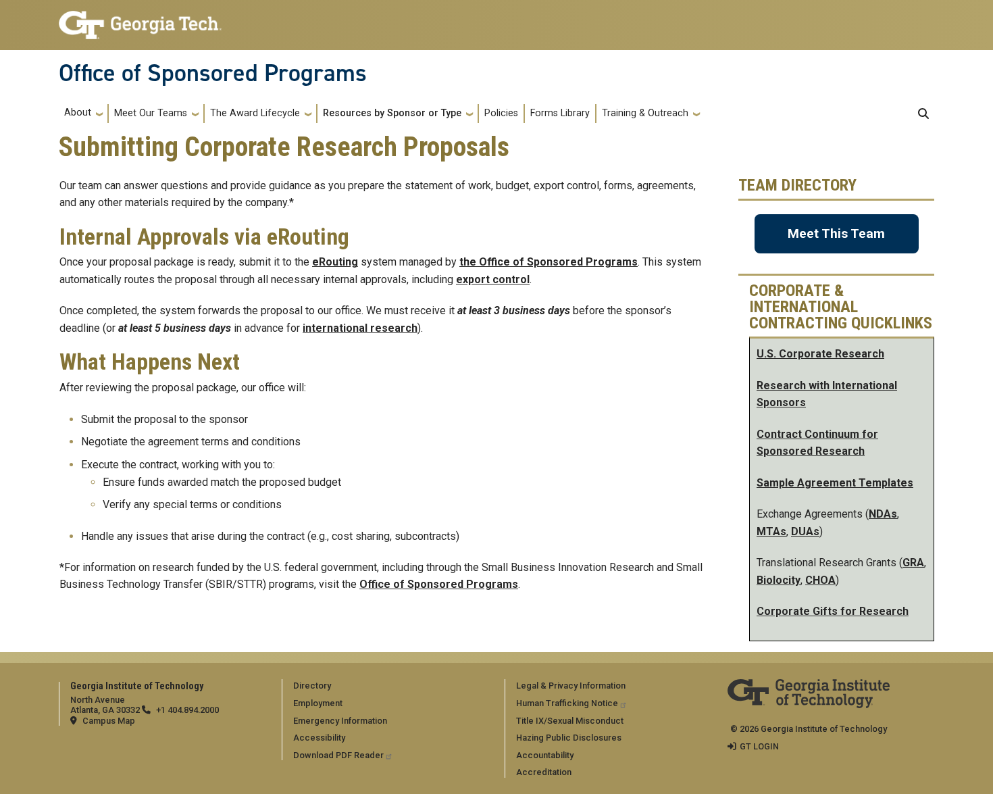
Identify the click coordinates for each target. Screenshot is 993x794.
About (77, 112)
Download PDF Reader (338, 755)
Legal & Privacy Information (571, 685)
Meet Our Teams (150, 113)
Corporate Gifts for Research (833, 611)
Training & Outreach (645, 113)
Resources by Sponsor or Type (392, 113)
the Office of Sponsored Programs (548, 261)
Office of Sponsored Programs (213, 73)
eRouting (335, 261)
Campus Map (108, 721)
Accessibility (319, 738)
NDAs (883, 513)
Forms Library (560, 113)
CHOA (820, 580)
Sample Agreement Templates (835, 482)
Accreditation (543, 772)
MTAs (771, 531)
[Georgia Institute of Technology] (140, 19)
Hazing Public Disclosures (568, 738)
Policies (501, 113)
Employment (317, 703)
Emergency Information (340, 721)
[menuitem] (390, 685)
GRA (913, 562)
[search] (923, 113)
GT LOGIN (759, 746)
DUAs (805, 531)
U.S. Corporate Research (820, 353)
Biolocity (778, 580)
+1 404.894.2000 (187, 710)
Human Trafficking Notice (567, 703)
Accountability (545, 755)
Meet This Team (836, 233)
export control (493, 279)
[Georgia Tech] (809, 688)
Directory (312, 685)
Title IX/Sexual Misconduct (569, 721)
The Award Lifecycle (255, 113)
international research (360, 328)
